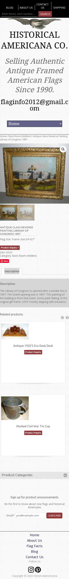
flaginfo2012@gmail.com (34, 105)
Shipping (59, 7)
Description (11, 271)
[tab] (12, 271)
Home (3, 136)
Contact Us (42, 6)
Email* (10, 515)
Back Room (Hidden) (20, 136)
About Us (26, 7)
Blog (9, 7)
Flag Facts (34, 546)
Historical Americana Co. (34, 40)
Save (6, 261)
